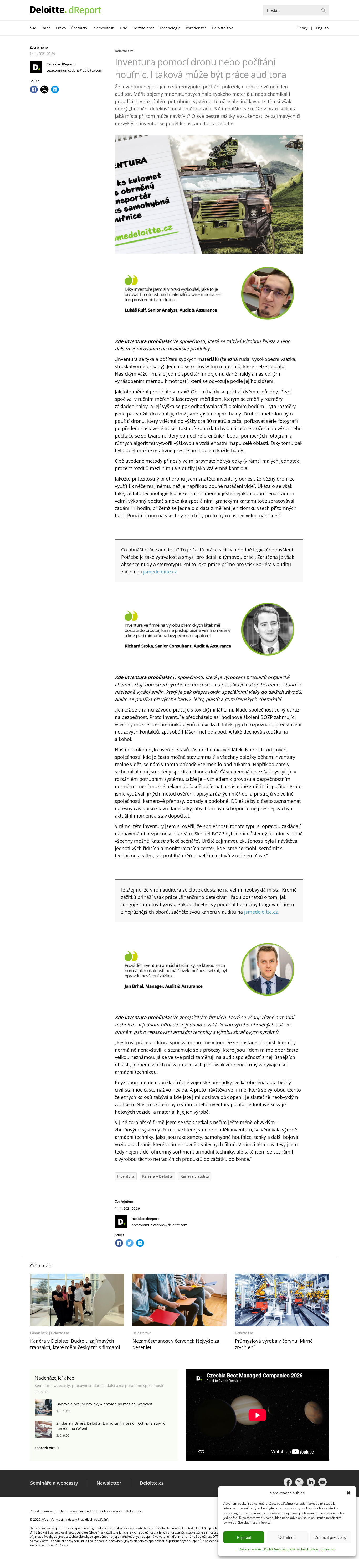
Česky (302, 27)
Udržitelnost (143, 27)
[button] (348, 1492)
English (322, 27)
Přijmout (244, 1537)
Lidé (123, 27)
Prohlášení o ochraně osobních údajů (291, 1549)
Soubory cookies (110, 1511)
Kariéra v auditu (195, 1176)
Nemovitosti (104, 27)
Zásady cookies (250, 1549)
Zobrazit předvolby (331, 1537)
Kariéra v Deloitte (157, 1176)
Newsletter (108, 1483)
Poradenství (196, 27)
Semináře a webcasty (54, 1483)
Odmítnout (287, 1537)
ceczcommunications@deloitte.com (74, 70)
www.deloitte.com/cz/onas (49, 1545)
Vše (33, 27)
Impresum (328, 1549)
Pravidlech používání (93, 1519)
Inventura (125, 1176)
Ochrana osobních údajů (77, 1511)
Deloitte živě (222, 27)
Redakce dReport (60, 64)
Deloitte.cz (152, 1483)
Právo (61, 27)
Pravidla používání (43, 1511)
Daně (46, 27)
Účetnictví (79, 27)
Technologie (170, 27)
